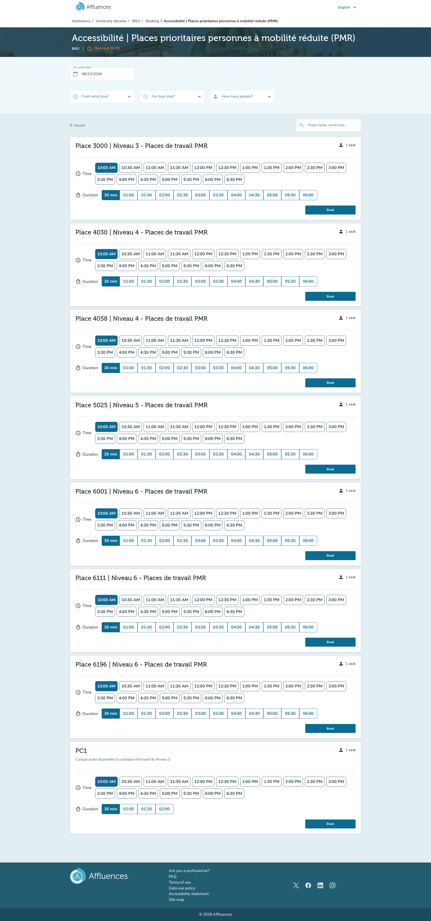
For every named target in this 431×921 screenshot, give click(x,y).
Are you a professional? (197, 870)
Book (330, 210)
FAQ (172, 876)
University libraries (111, 21)
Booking (152, 21)
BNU (135, 21)
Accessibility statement (189, 893)
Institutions (81, 21)
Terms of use (180, 882)
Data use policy (182, 888)
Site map (176, 899)
